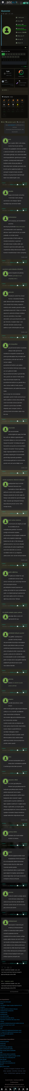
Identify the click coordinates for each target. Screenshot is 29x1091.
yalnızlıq (10, 679)
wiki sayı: (20, 39)
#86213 (11, 421)
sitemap (20, 1071)
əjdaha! (3, 182)
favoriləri (8, 129)
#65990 (11, 773)
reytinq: (20, 24)
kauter (10, 852)
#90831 (11, 210)
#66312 (11, 626)
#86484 (11, 337)
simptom (10, 699)
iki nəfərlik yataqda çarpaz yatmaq (12, 612)
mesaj (15, 184)
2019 (24, 54)
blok (3, 122)
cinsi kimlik (11, 428)
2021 (19, 54)
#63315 (11, 885)
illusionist (5, 11)
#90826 (11, 262)
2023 (14, 54)
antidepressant (12, 921)
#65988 (11, 825)
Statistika (5, 90)
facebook (17, 1068)
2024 (11, 54)
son (6, 125)
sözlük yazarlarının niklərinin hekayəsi (13, 479)
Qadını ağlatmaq (13, 572)
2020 (21, 54)
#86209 (11, 473)
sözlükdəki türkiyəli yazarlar (16, 633)
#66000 (11, 750)
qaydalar (9, 1071)
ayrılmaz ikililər (12, 832)
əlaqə (4, 1071)
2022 (16, 54)
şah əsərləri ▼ (12, 125)
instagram (12, 1068)
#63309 (11, 963)
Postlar (15, 127)
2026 (6, 54)
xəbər (24, 1071)
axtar (5, 1073)
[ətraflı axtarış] (27, 3)
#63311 (11, 914)
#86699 (11, 285)
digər (25, 2)
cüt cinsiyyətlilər (12, 344)
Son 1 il (3, 54)
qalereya (18, 1073)
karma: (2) (20, 28)
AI (26, 47)
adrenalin (11, 292)
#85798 (11, 565)
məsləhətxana (11, 1073)
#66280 (11, 672)
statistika (14, 1071)
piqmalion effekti (13, 780)
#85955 (11, 513)
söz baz (23, 1073)
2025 (9, 54)
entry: (19, 21)
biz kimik (6, 1068)
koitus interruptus (20, 226)
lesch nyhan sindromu (14, 520)
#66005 (11, 692)
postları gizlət (21, 122)
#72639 (11, 605)
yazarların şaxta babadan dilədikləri (13, 269)
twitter (22, 1068)
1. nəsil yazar (20, 17)
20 (8, 967)
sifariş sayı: (20, 36)
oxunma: (21, 32)
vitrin (18, 125)
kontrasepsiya (12, 217)
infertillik (10, 191)
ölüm (9, 757)
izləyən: (19, 42)
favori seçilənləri (16, 129)
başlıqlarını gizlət (11, 122)
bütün (22, 125)
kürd (9, 139)
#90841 (11, 184)
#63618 (11, 845)
